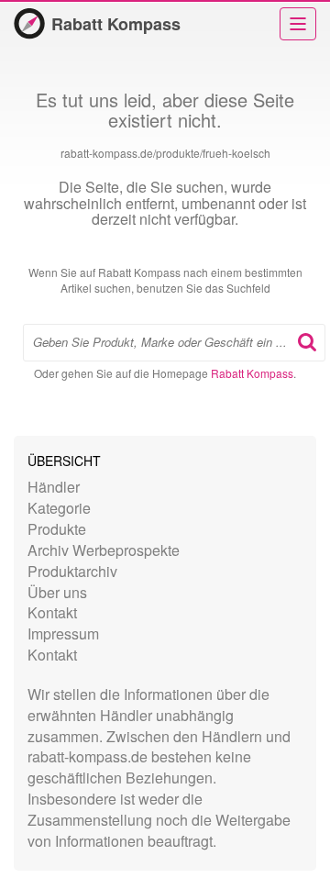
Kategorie (59, 507)
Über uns (57, 592)
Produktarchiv (72, 571)
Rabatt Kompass (116, 24)
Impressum (63, 633)
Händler (54, 486)
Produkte (57, 528)
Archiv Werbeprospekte (104, 550)
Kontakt (52, 612)
